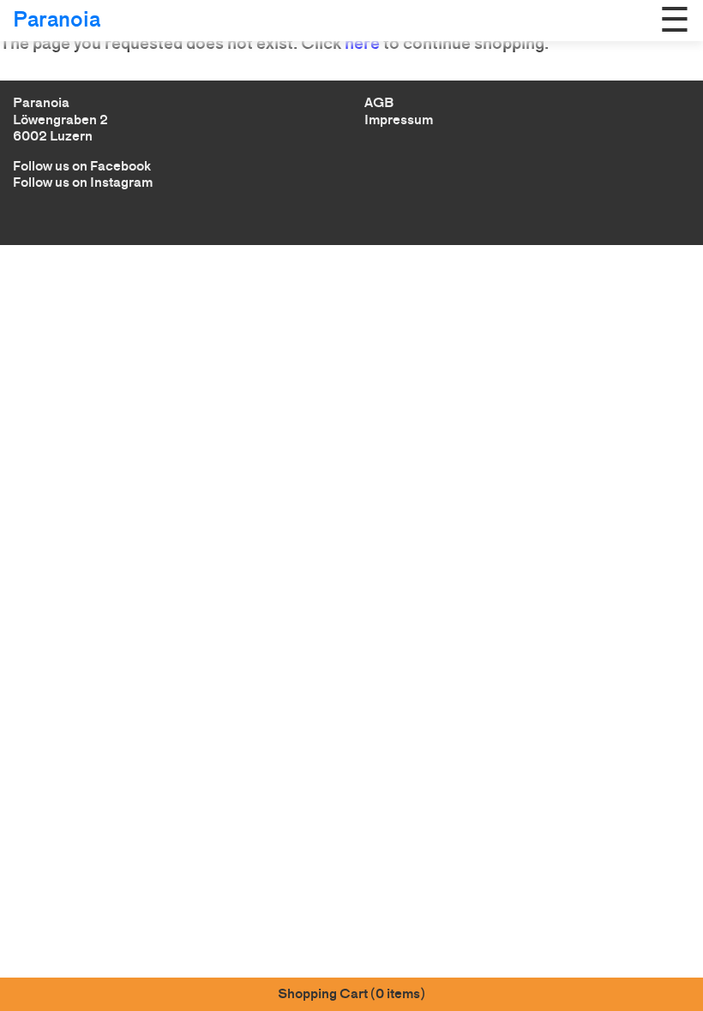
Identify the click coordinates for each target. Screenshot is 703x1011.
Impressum (398, 119)
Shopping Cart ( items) (351, 993)
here (362, 43)
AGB (379, 102)
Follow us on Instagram (83, 182)
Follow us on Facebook (82, 166)
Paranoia (56, 19)
